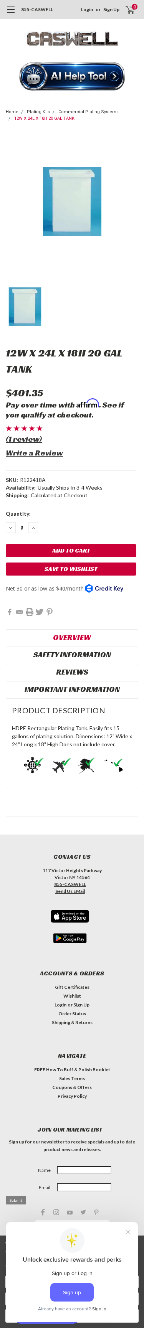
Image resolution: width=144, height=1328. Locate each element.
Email (44, 1187)
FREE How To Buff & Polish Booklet (72, 1069)
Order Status (72, 1013)
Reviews (72, 672)
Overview (72, 637)
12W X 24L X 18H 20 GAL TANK (44, 118)
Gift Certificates (72, 987)
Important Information (72, 689)
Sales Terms (72, 1078)
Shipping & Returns (72, 1022)
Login (87, 9)
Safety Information (72, 655)
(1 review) (24, 439)
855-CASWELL (37, 9)
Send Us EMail (70, 891)
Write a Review (34, 453)
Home (12, 111)
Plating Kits (38, 111)
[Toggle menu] (10, 13)
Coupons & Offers (72, 1087)
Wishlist (72, 996)
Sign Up (111, 9)
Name (44, 1170)
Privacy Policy (72, 1096)
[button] (72, 77)
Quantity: (18, 513)
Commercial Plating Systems (88, 111)
